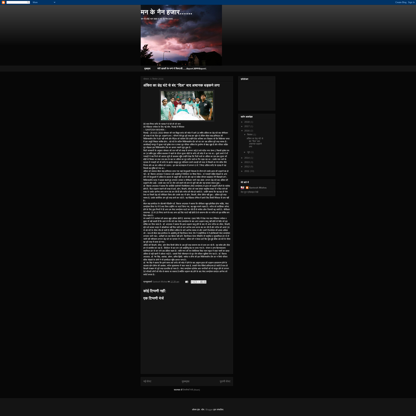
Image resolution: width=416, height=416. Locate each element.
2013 (247, 162)
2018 (247, 122)
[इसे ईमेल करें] (192, 282)
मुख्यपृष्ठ (185, 381)
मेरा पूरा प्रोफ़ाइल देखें (249, 192)
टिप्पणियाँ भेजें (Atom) (191, 390)
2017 (247, 126)
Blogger (209, 409)
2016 (247, 130)
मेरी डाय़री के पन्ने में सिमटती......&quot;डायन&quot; (182, 68)
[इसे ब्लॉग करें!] (195, 282)
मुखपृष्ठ (147, 68)
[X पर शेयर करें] (198, 282)
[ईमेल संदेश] (186, 281)
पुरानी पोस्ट (225, 381)
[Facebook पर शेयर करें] (201, 282)
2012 (247, 166)
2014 (247, 157)
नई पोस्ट (147, 381)
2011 (247, 171)
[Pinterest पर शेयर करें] (204, 282)
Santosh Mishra (257, 187)
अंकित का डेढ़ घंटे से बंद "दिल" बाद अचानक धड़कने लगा (255, 142)
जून (249, 152)
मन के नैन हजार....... (166, 12)
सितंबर (250, 134)
